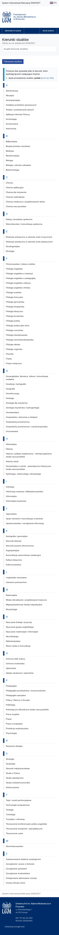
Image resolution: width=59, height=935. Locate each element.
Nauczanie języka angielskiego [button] (20, 627)
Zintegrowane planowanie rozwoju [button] (21, 878)
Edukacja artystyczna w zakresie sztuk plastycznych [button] (29, 242)
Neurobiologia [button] (12, 636)
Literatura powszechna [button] (16, 582)
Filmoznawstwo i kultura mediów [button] (20, 264)
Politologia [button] (10, 705)
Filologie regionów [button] (14, 349)
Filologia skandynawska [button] (16, 335)
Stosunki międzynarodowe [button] (18, 768)
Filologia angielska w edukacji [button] (19, 273)
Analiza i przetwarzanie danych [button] (20, 110)
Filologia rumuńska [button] (14, 330)
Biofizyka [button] (10, 151)
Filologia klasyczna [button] (14, 311)
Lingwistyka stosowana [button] (16, 577)
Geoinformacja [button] (12, 393)
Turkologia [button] (10, 814)
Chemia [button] (9, 183)
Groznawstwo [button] (12, 431)
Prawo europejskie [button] (14, 724)
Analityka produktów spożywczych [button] (21, 105)
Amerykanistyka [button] (13, 100)
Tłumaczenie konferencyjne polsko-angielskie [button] (26, 824)
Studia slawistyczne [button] (14, 778)
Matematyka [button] (11, 595)
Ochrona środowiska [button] (15, 663)
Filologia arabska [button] (13, 292)
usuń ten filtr (47, 78)
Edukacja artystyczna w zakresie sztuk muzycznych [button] (29, 237)
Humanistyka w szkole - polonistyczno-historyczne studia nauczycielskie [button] (28, 467)
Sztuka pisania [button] (12, 787)
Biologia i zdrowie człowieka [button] (18, 165)
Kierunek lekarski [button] (13, 541)
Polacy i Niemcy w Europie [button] (18, 700)
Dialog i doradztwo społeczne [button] (19, 219)
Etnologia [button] (10, 251)
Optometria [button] (11, 668)
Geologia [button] (10, 398)
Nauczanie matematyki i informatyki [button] (22, 632)
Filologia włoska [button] (13, 344)
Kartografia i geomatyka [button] (16, 536)
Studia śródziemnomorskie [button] (18, 782)
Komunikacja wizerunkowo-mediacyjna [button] (23, 555)
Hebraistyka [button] (11, 444)
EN (55, 3)
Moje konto (48, 31)
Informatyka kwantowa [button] (16, 501)
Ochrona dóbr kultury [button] (15, 659)
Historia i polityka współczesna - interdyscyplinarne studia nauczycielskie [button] (29, 455)
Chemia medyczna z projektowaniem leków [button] (25, 202)
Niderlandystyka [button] (13, 641)
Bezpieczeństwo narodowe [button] (18, 146)
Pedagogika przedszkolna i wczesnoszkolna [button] (26, 690)
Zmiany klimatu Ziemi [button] (15, 883)
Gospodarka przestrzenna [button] (18, 422)
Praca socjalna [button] (12, 714)
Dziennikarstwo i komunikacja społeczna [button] (24, 224)
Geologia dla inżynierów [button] (16, 403)
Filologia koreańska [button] (14, 316)
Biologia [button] (9, 160)
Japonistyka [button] (11, 514)
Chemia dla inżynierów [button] (16, 192)
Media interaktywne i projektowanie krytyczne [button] (26, 600)
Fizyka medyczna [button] (14, 363)
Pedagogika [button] (11, 686)
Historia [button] (9, 449)
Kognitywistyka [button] (12, 550)
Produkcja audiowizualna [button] (17, 728)
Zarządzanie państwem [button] (16, 868)
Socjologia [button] (10, 764)
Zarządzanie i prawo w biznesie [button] (20, 864)
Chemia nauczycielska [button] (16, 206)
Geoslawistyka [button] (12, 412)
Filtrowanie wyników (13, 61)
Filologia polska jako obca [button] (17, 325)
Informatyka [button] (11, 496)
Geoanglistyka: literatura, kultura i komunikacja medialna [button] (27, 377)
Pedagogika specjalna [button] (16, 695)
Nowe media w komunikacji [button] (18, 646)
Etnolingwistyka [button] (13, 246)
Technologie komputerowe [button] (18, 805)
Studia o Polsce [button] (13, 773)
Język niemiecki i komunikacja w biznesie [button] (24, 518)
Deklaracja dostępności (15, 927)
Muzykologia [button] (11, 609)
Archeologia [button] (11, 119)
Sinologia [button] (10, 759)
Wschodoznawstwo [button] (14, 846)
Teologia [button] (9, 810)
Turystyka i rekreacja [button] (15, 819)
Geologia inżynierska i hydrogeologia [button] (22, 408)
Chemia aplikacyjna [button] (14, 187)
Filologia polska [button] (13, 321)
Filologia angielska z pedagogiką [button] (20, 278)
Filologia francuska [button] (14, 297)
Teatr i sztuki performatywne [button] (18, 800)
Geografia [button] (10, 389)
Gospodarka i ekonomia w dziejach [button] (22, 417)
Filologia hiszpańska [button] (15, 306)
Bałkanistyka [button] (11, 141)
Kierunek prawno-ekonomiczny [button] (20, 546)
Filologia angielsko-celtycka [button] (18, 283)
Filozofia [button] (9, 354)
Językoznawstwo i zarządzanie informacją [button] (25, 523)
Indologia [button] (10, 487)
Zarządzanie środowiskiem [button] (18, 873)
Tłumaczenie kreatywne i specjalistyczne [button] (24, 828)
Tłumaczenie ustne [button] (14, 833)
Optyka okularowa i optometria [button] (20, 673)
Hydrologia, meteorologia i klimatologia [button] (23, 474)
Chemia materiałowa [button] (15, 197)
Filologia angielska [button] (14, 269)
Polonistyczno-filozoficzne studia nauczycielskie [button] (27, 709)
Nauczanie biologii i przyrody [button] (19, 622)
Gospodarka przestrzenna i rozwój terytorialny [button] (27, 426)
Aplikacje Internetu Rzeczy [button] (18, 114)
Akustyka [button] (10, 95)
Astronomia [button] (11, 128)
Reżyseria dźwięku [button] (14, 746)
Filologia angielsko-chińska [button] (18, 288)
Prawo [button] (9, 719)
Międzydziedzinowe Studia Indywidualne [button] (24, 604)
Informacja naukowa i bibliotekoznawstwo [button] (24, 491)
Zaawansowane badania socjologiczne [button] (23, 859)
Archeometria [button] (12, 124)
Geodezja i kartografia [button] (16, 384)
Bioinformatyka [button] (12, 156)
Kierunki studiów (13, 31)
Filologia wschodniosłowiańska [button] (20, 340)
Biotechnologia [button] (12, 170)
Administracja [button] (12, 91)
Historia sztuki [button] (12, 461)
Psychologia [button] (11, 733)
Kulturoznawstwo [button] (13, 564)
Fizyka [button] (9, 358)
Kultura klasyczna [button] (14, 560)
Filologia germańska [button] (15, 302)
